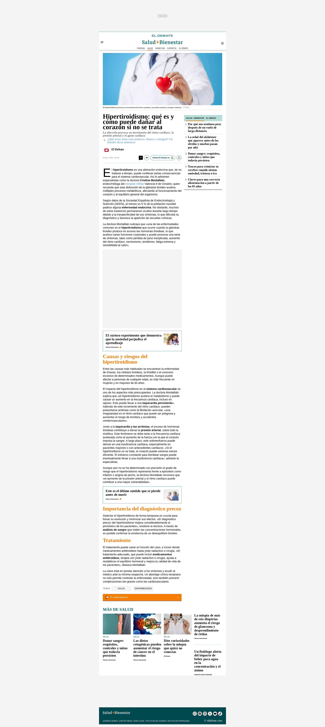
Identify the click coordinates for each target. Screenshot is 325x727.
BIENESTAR (160, 48)
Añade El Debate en (161, 158)
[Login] (222, 43)
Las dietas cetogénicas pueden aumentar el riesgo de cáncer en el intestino (147, 648)
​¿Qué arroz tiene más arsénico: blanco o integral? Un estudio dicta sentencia (140, 141)
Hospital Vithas (134, 183)
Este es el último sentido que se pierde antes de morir (133, 493)
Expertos (171, 48)
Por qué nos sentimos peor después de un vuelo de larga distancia (204, 127)
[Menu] (101, 38)
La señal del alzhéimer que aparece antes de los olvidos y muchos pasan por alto (203, 142)
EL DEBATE (183, 48)
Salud (121, 588)
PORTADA (141, 48)
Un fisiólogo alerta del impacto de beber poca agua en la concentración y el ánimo (207, 661)
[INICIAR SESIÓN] (222, 43)
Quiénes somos (110, 721)
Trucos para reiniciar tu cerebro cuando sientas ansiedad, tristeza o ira (203, 170)
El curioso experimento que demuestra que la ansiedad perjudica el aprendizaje (134, 339)
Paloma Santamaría (112, 347)
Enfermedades (143, 588)
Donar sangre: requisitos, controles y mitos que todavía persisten (204, 157)
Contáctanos (125, 721)
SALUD (150, 48)
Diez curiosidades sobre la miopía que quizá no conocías (176, 646)
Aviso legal (139, 721)
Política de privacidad (178, 721)
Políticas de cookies (156, 721)
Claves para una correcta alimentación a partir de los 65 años (204, 183)
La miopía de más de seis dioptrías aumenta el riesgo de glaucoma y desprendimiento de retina (207, 624)
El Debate (117, 149)
